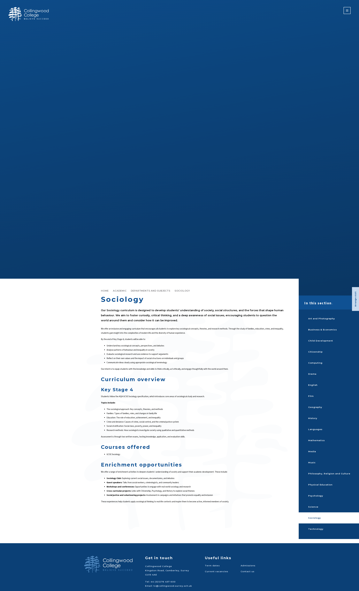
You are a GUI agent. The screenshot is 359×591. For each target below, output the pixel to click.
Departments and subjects (150, 290)
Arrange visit (355, 299)
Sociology (182, 290)
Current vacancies (216, 571)
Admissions (248, 565)
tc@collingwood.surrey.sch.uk (173, 586)
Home (105, 290)
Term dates (212, 565)
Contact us (247, 571)
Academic (119, 290)
